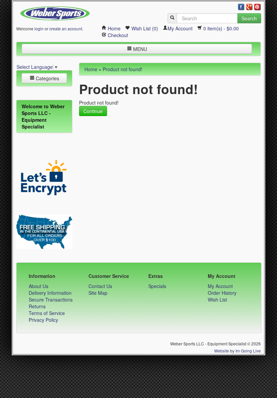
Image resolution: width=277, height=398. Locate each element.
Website (221, 350)
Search (249, 18)
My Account (180, 28)
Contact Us (100, 286)
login (39, 28)
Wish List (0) (144, 28)
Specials (157, 286)
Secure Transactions (51, 299)
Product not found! (122, 69)
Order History (222, 292)
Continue (93, 111)
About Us (38, 286)
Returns (37, 306)
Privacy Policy (43, 319)
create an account (65, 28)
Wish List (217, 299)
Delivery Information (50, 292)
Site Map (98, 292)
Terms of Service (47, 313)
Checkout (117, 35)
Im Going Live (248, 350)
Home (113, 28)
